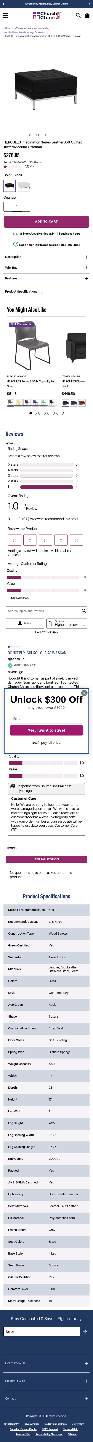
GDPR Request (50, 1429)
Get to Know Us (15, 1363)
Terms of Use (23, 1434)
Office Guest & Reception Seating (31, 29)
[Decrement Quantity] (7, 207)
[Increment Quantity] (26, 207)
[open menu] (5, 15)
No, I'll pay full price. (46, 742)
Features (11, 278)
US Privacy (78, 1424)
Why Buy (11, 268)
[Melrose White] (24, 186)
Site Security (11, 1424)
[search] (78, 15)
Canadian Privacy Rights (23, 1429)
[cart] (87, 17)
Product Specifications (21, 291)
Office (6, 29)
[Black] (9, 186)
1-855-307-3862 (69, 245)
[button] (46, 87)
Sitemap (72, 1434)
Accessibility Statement (49, 1434)
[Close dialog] (84, 693)
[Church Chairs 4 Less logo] (47, 15)
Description (13, 257)
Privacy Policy (31, 1424)
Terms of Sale (70, 1429)
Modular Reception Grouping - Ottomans (24, 32)
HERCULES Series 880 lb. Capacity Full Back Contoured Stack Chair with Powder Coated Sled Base (33, 381)
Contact (10, 1398)
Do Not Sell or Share (56, 1424)
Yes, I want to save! (46, 730)
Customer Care (15, 1381)
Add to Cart (46, 221)
